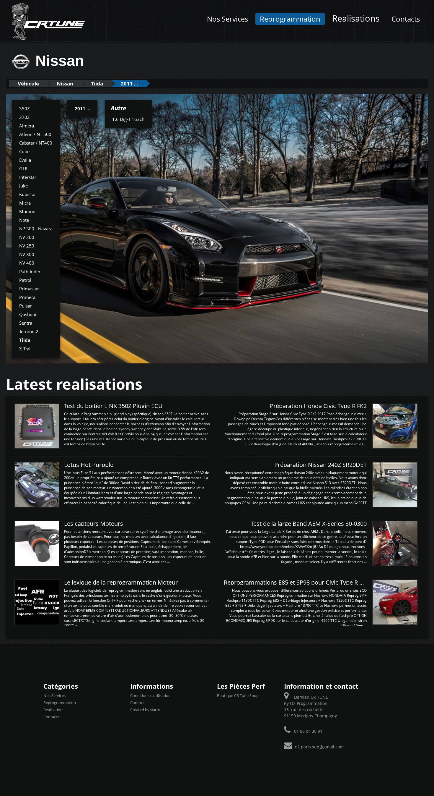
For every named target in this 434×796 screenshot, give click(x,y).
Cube (24, 151)
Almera (26, 126)
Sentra (25, 323)
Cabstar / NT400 (35, 143)
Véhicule (28, 83)
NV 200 (26, 237)
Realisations (356, 18)
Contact (137, 702)
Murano (27, 211)
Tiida (97, 83)
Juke (23, 186)
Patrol (25, 280)
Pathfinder (29, 271)
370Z (24, 117)
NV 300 (26, 254)
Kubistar (27, 194)
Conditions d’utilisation (150, 695)
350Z (24, 108)
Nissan (65, 83)
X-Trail (25, 349)
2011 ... (129, 83)
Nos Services (227, 19)
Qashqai (27, 314)
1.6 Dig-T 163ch (128, 119)
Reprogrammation (290, 19)
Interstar (27, 177)
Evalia (25, 160)
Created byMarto (145, 709)
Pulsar (25, 306)
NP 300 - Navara (36, 229)
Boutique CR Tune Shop (238, 695)
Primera (27, 297)
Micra (25, 203)
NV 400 (26, 263)
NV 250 (26, 246)
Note (24, 220)
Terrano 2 (28, 331)
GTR (23, 169)
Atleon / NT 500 (35, 134)
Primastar (29, 289)
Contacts (405, 19)
